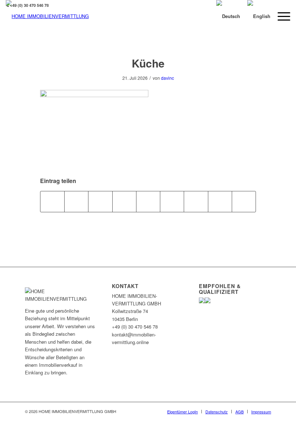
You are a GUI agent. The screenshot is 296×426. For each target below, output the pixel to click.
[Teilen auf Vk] (196, 201)
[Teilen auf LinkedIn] (148, 201)
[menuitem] (182, 411)
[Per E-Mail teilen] (244, 201)
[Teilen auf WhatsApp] (100, 201)
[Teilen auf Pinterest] (124, 201)
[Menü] (280, 16)
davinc (167, 78)
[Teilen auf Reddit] (220, 201)
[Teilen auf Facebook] (52, 201)
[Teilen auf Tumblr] (172, 201)
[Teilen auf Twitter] (76, 201)
